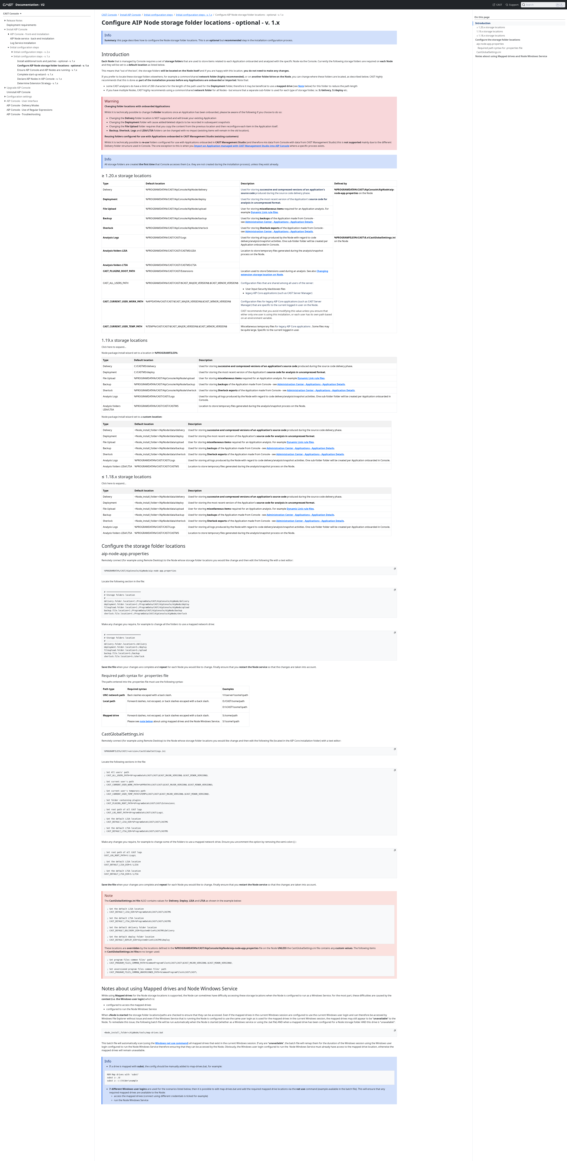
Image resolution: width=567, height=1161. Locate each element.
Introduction (483, 23)
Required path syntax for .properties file (500, 48)
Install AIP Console (130, 14)
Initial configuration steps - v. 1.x (194, 14)
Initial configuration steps (158, 14)
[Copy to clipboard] (394, 568)
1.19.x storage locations (489, 31)
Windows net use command (171, 1043)
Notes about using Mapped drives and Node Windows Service (511, 56)
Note (301, 86)
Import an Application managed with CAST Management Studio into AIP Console (241, 145)
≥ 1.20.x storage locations (490, 27)
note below (146, 721)
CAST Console (109, 14)
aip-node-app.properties (490, 43)
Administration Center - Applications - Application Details (279, 222)
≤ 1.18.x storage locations (490, 35)
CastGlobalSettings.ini (488, 52)
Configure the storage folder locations (497, 39)
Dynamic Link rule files (264, 212)
